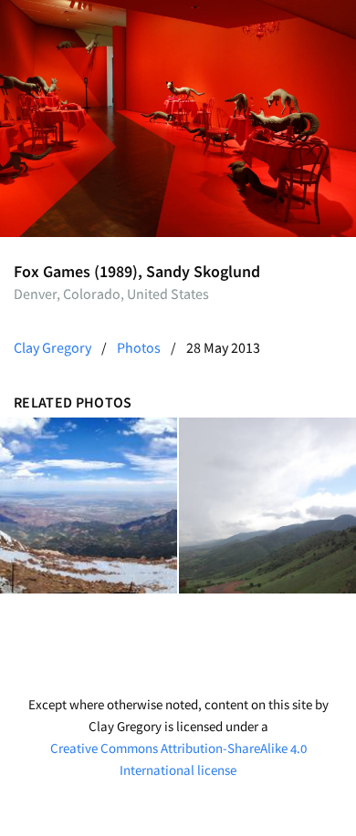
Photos (139, 347)
